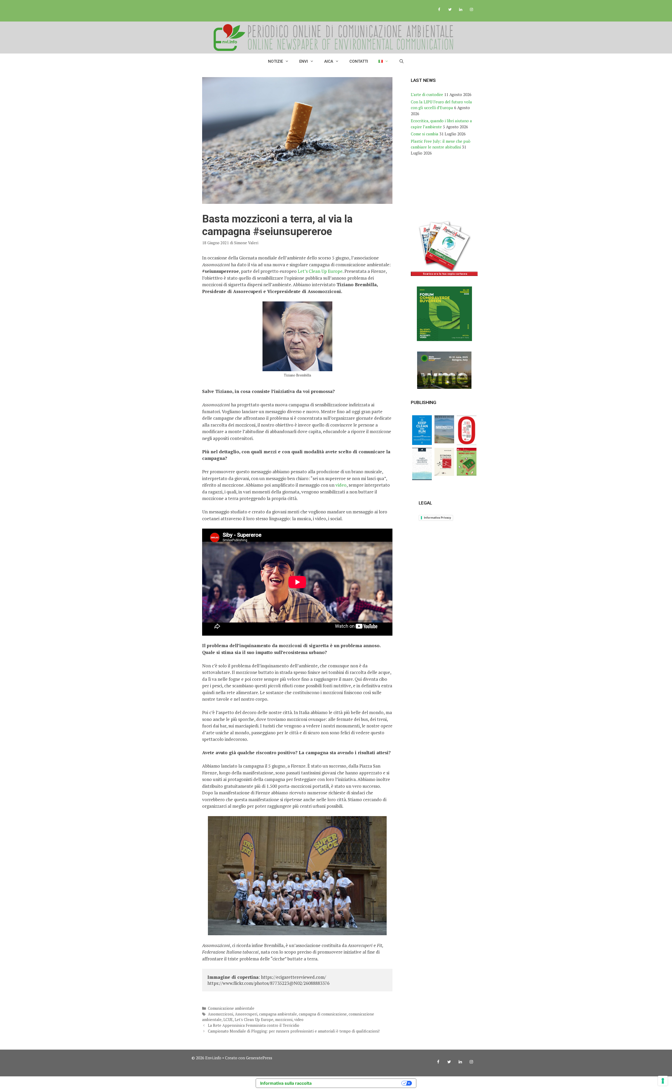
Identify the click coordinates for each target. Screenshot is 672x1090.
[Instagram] (471, 9)
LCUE (228, 1019)
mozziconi (283, 1019)
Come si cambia (424, 133)
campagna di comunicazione (323, 1014)
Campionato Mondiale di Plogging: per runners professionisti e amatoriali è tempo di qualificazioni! (294, 1031)
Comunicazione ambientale (231, 1008)
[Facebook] (439, 9)
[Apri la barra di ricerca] (401, 61)
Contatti (358, 61)
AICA (328, 61)
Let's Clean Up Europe (254, 1019)
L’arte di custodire (427, 94)
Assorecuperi (246, 1014)
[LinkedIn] (460, 9)
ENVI (303, 61)
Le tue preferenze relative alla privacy (359, 1083)
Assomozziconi (220, 1014)
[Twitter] (450, 9)
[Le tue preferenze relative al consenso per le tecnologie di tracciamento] (663, 1081)
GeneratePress (259, 1057)
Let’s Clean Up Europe (320, 271)
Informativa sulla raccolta (286, 1083)
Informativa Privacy (437, 517)
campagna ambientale (278, 1014)
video (340, 485)
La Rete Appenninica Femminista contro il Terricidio (253, 1025)
